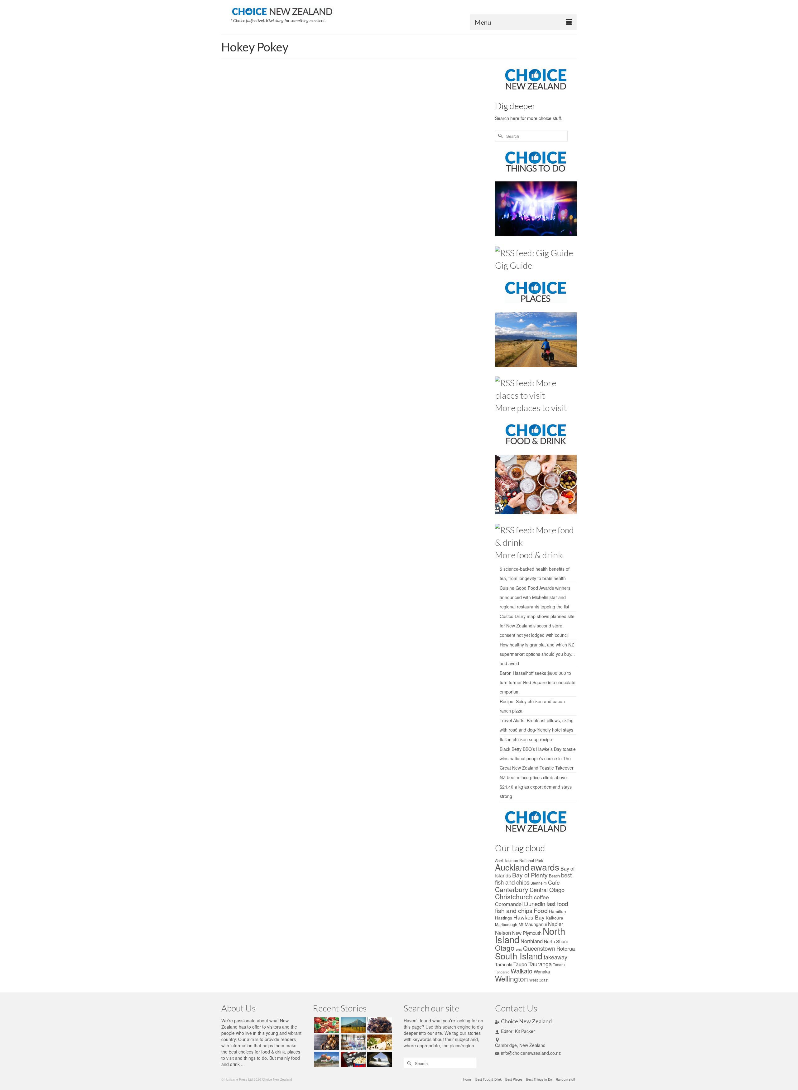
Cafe (554, 882)
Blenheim (539, 883)
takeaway (555, 957)
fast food (557, 903)
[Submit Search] (499, 136)
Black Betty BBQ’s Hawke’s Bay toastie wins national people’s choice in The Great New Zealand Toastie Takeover (538, 758)
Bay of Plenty (530, 875)
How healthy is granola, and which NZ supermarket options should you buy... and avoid (537, 653)
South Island (518, 955)
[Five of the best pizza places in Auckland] (326, 1025)
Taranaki (503, 964)
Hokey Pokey (385, 143)
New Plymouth (526, 932)
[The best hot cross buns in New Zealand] (326, 1042)
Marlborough (506, 924)
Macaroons (404, 143)
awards (545, 866)
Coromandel (509, 904)
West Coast (538, 979)
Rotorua (565, 948)
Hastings (503, 918)
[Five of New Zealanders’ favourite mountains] (352, 1025)
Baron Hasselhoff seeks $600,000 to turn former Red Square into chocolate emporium (537, 682)
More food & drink (528, 555)
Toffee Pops (439, 143)
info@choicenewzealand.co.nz (531, 1053)
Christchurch (514, 896)
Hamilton (557, 911)
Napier (555, 924)
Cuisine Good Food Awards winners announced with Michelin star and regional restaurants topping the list (535, 597)
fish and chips (513, 910)
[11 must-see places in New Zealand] (379, 1059)
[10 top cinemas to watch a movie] (352, 1059)
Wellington (511, 978)
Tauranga (540, 964)
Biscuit (343, 143)
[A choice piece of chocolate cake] (379, 1025)
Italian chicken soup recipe (526, 739)
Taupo (520, 964)
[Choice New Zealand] (282, 10)
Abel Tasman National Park (519, 860)
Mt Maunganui (532, 924)
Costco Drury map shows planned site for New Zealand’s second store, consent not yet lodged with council (537, 625)
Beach (554, 876)
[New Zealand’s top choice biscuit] (274, 127)
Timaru (559, 964)
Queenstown (539, 948)
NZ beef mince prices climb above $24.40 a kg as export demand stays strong (536, 786)
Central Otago (547, 890)
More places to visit (531, 407)
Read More (396, 128)
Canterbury (511, 889)
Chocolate (357, 143)
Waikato (521, 970)
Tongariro (502, 972)
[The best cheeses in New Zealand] (379, 1042)
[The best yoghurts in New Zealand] (352, 1042)
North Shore (556, 941)
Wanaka (542, 971)
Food (370, 143)
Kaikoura (554, 918)
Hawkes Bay (529, 917)
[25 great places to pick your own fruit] (326, 1059)
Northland (532, 941)
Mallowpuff (421, 143)
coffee (541, 897)
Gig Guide (513, 265)
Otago (505, 948)
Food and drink (367, 99)
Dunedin (534, 903)
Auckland (512, 867)
